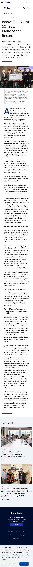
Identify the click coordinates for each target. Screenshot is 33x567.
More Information (10, 564)
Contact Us (12, 521)
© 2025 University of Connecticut (16, 532)
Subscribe (16, 524)
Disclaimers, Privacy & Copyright (16, 535)
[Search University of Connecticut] (27, 2)
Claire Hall (14, 17)
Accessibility (16, 538)
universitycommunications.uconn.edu (16, 519)
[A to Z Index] (30, 2)
